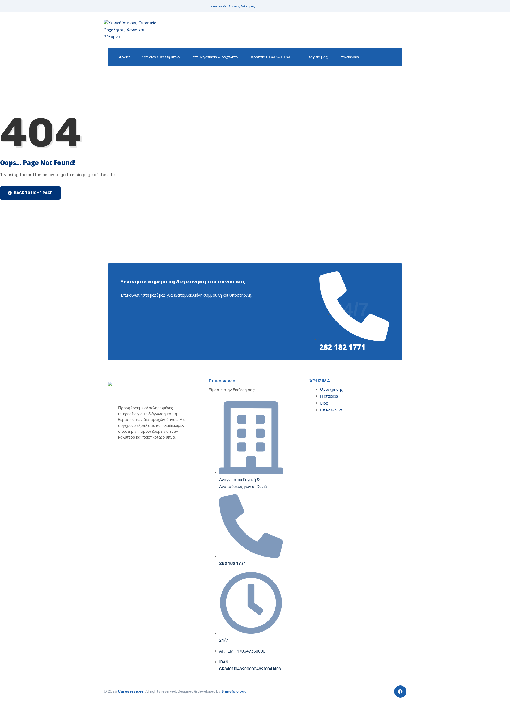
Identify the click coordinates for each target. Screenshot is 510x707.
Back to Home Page (33, 193)
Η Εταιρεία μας (315, 57)
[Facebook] (400, 691)
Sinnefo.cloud (234, 691)
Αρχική (124, 57)
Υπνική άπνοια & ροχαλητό (215, 57)
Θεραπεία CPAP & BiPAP (270, 57)
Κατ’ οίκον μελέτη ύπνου (161, 57)
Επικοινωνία (348, 57)
